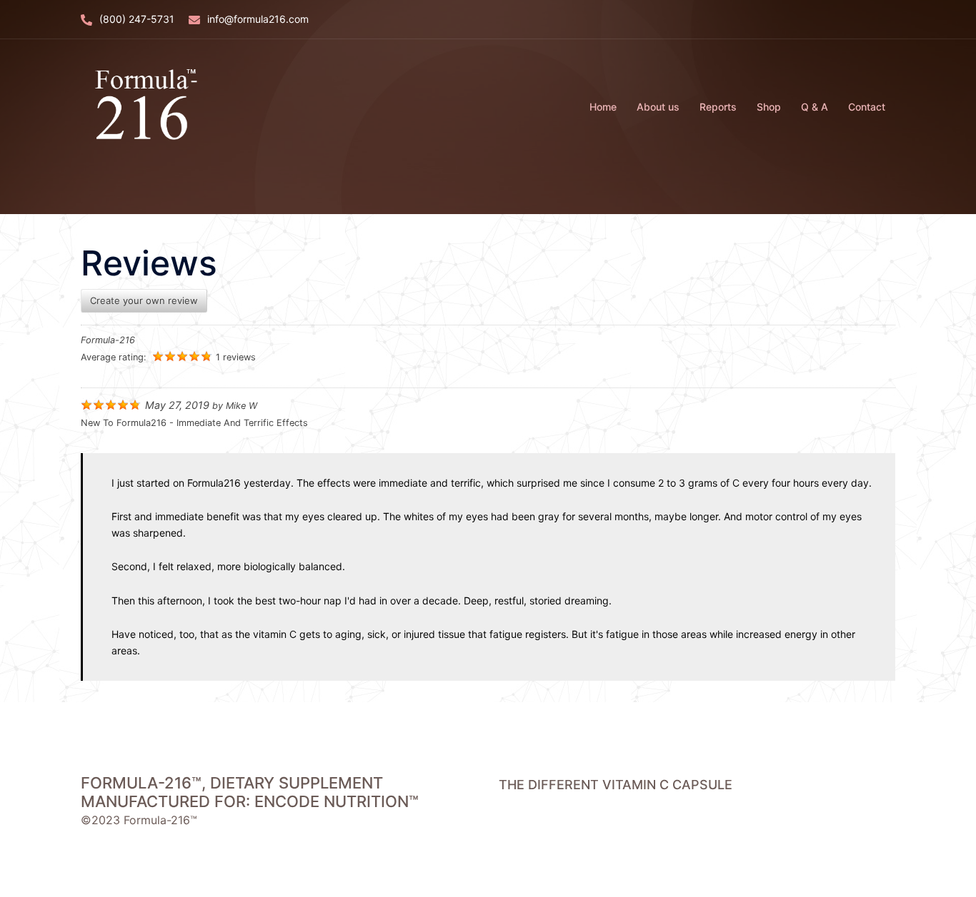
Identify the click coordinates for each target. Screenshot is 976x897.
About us (658, 107)
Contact (866, 107)
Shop (769, 107)
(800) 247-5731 (136, 19)
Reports (718, 107)
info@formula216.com (258, 19)
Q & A (814, 107)
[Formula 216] (143, 105)
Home (603, 107)
